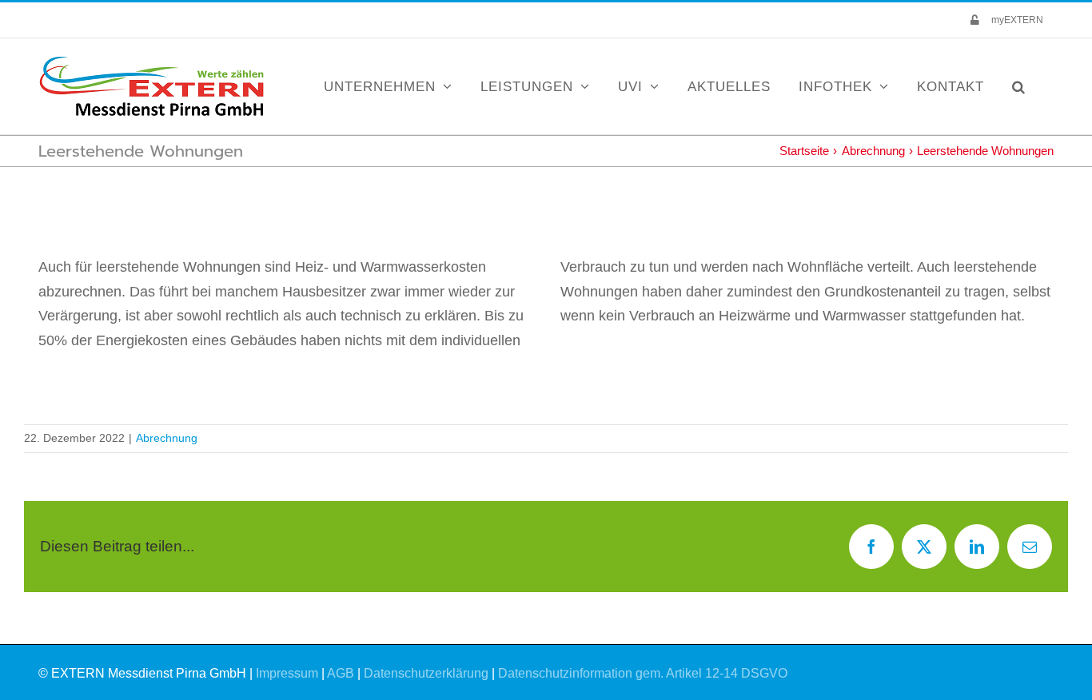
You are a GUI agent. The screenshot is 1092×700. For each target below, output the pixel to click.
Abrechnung (166, 438)
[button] (1019, 86)
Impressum (287, 673)
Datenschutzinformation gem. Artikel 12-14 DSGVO (642, 673)
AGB (340, 673)
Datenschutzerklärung (426, 673)
